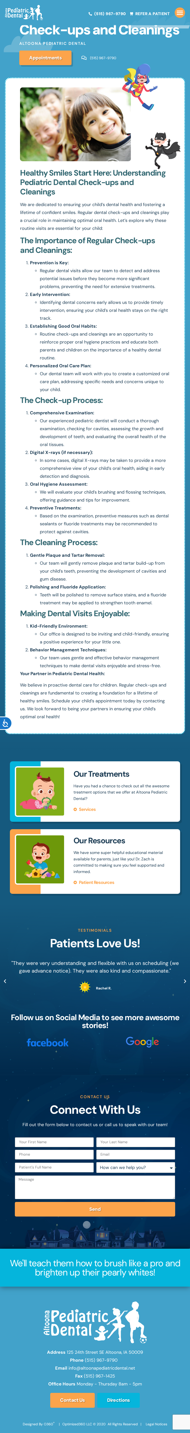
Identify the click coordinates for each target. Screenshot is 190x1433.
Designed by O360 (38, 1424)
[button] (180, 12)
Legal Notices (156, 1424)
